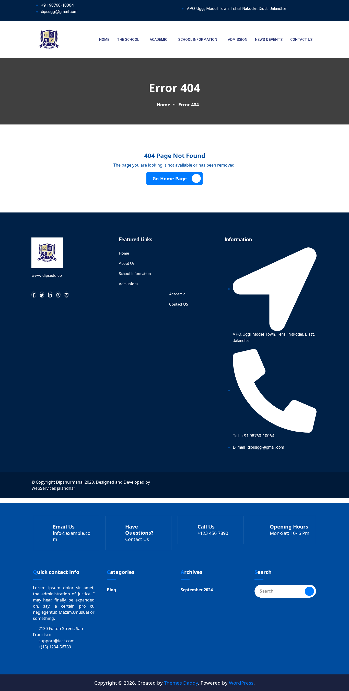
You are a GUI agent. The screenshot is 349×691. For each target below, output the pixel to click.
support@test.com (57, 641)
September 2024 (197, 590)
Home (104, 39)
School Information (197, 39)
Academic (158, 39)
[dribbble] (58, 295)
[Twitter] (42, 295)
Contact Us (137, 539)
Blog (111, 590)
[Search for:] (285, 591)
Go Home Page (170, 178)
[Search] (309, 591)
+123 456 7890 (212, 533)
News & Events (269, 39)
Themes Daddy (181, 683)
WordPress (241, 683)
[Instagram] (66, 295)
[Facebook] (33, 295)
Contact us (301, 39)
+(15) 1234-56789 (55, 647)
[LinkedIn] (50, 295)
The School (128, 39)
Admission (237, 39)
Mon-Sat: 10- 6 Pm (289, 533)
